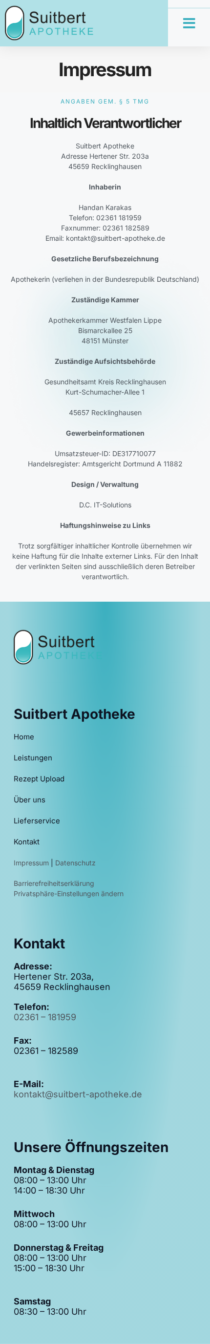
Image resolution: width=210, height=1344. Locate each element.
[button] (189, 23)
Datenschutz (75, 863)
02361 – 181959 (45, 1017)
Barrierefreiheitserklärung (54, 883)
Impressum (32, 863)
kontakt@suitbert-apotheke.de (78, 1094)
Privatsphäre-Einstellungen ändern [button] (69, 893)
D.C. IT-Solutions (105, 505)
